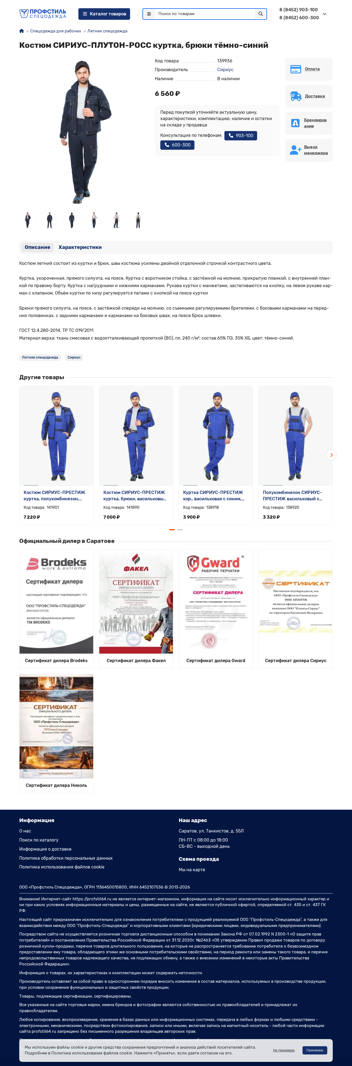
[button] (20, 455)
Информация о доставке (45, 849)
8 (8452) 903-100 (298, 9)
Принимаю (314, 1050)
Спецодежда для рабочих (55, 31)
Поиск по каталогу (39, 840)
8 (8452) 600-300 (299, 17)
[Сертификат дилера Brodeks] (56, 602)
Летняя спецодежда (107, 31)
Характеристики (80, 247)
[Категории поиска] (149, 14)
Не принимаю (284, 1050)
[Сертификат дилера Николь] (56, 726)
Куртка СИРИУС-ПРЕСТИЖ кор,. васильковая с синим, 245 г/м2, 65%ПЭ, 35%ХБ (213, 496)
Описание (37, 247)
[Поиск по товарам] (260, 14)
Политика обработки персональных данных (66, 858)
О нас (25, 831)
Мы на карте (192, 869)
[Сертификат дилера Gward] (216, 602)
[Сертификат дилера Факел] (136, 602)
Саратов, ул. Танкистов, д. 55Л (211, 831)
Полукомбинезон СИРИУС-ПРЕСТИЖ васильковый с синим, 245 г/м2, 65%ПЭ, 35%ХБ (292, 496)
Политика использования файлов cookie (62, 867)
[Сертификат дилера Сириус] (295, 602)
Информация (36, 820)
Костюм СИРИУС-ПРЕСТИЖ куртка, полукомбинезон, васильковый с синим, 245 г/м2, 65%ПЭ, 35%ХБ (55, 496)
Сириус (225, 69)
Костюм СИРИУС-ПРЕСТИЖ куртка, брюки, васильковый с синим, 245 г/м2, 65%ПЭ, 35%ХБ (134, 496)
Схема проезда (199, 859)
